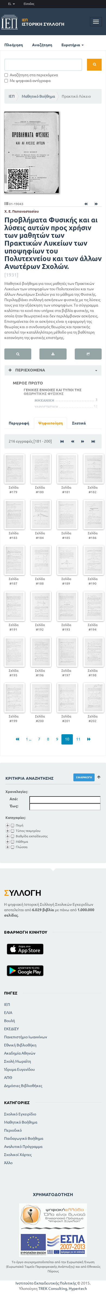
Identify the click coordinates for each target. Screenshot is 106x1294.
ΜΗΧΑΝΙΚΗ (44, 400)
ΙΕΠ (12, 96)
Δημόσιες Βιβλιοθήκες (23, 1086)
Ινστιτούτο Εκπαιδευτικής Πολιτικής (45, 1283)
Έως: (14, 806)
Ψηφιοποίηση (50, 423)
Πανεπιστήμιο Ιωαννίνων (25, 1037)
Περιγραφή (19, 423)
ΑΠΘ (8, 1077)
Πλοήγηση (13, 45)
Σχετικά (79, 423)
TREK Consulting (52, 1288)
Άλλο (8, 1163)
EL (10, 3)
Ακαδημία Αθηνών (19, 1053)
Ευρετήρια (71, 45)
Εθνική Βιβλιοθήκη (20, 1045)
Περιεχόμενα (29, 370)
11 (78, 739)
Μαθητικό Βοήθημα (38, 96)
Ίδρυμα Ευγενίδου (19, 1069)
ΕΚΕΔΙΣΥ (11, 1029)
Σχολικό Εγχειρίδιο (20, 1114)
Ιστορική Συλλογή (43, 22)
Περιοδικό (13, 1130)
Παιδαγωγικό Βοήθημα (23, 1138)
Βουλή (9, 1021)
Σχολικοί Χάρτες (18, 1155)
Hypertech (78, 1288)
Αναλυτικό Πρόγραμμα (23, 1146)
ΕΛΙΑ (8, 1012)
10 (67, 739)
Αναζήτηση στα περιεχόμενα (34, 75)
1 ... (28, 739)
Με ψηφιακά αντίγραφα (30, 80)
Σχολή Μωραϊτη (17, 1061)
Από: (14, 799)
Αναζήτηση (42, 45)
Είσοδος (29, 3)
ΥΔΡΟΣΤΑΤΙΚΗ (46, 407)
